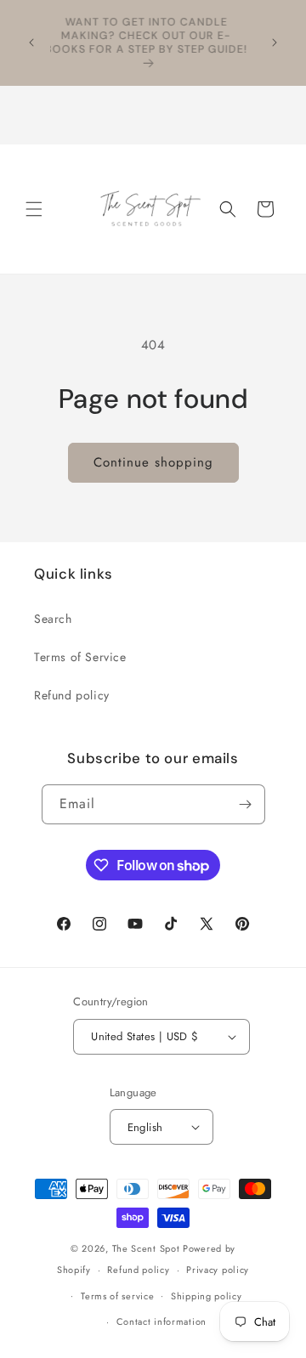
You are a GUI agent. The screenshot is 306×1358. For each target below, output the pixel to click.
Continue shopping (153, 462)
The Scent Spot (148, 1248)
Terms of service (117, 1296)
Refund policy (72, 695)
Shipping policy (206, 1296)
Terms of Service (80, 656)
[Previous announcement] (31, 42)
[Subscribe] (245, 804)
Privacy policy (217, 1269)
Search (53, 618)
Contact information (161, 1321)
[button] (34, 209)
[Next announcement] (274, 42)
